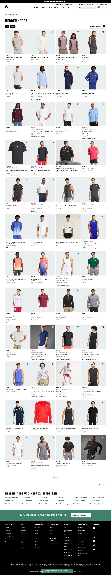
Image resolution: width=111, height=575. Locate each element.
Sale (68, 7)
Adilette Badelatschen (11, 497)
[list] (47, 26)
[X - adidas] (99, 537)
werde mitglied (90, 4)
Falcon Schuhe (60, 500)
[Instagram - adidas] (99, 532)
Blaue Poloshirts (27, 500)
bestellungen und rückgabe (71, 4)
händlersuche (58, 4)
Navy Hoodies (9, 500)
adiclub (96, 4)
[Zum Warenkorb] (106, 8)
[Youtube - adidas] (99, 550)
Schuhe (56, 7)
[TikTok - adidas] (99, 545)
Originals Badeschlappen (80, 497)
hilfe (63, 4)
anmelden (101, 4)
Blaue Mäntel (26, 497)
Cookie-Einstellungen (34, 571)
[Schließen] (43, 571)
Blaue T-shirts (43, 497)
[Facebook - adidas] (99, 528)
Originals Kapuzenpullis (97, 497)
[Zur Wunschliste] (102, 8)
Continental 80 (43, 504)
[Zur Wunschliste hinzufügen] (27, 32)
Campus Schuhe (43, 500)
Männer (36, 7)
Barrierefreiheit (78, 571)
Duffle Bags (59, 497)
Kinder (50, 7)
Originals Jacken (95, 500)
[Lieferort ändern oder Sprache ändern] (106, 4)
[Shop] (5, 7)
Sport (62, 7)
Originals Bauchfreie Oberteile (79, 501)
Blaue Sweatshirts (27, 504)
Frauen (43, 7)
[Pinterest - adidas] (99, 541)
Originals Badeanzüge (62, 504)
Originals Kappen (78, 504)
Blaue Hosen (8, 504)
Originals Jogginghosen (97, 504)
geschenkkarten (82, 4)
